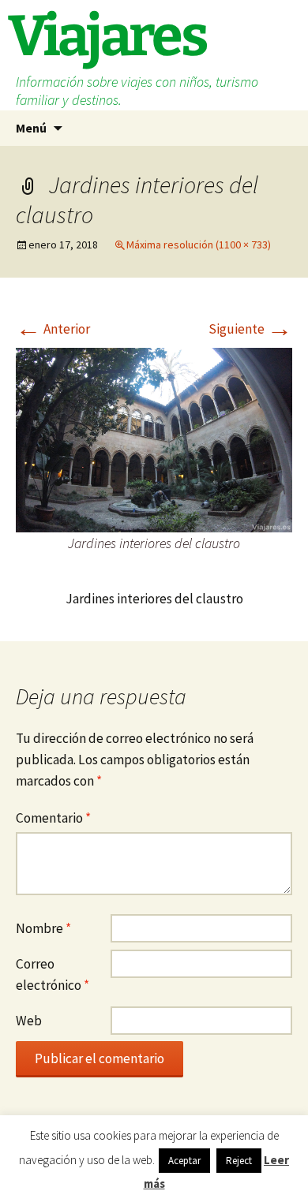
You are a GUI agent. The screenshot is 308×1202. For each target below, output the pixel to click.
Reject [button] (239, 1160)
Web (29, 1020)
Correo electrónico (52, 974)
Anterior (53, 329)
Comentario (53, 818)
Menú (31, 128)
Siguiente (250, 329)
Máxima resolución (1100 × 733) (198, 244)
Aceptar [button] (184, 1160)
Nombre (43, 928)
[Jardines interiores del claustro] (154, 438)
